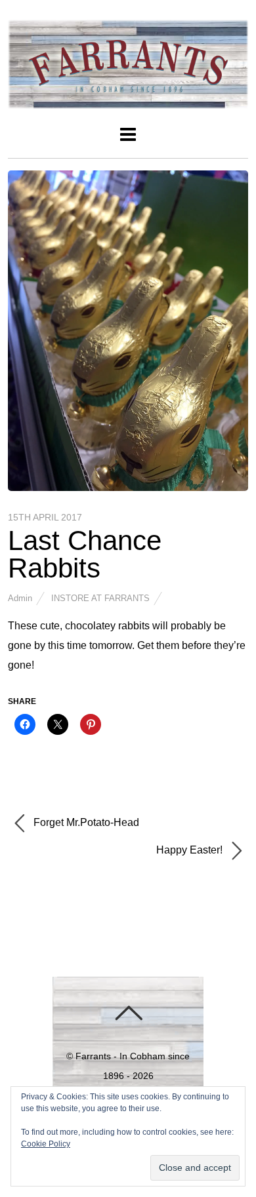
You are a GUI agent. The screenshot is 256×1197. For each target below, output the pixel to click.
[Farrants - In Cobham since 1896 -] (128, 101)
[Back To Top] (128, 1013)
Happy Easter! (190, 850)
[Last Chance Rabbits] (128, 487)
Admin (20, 598)
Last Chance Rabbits (84, 554)
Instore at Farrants (100, 598)
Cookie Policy (45, 1143)
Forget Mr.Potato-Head (85, 823)
